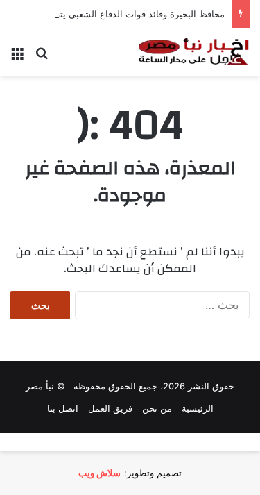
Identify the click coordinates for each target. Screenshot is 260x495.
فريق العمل (110, 408)
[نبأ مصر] (194, 52)
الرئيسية (198, 408)
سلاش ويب (99, 472)
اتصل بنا (62, 408)
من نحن (157, 408)
